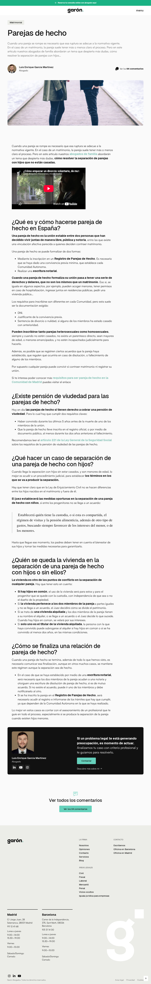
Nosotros (84, 845)
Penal (82, 888)
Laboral (83, 880)
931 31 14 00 (48, 929)
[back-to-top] (146, 978)
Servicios (84, 856)
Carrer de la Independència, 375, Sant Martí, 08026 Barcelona (55, 922)
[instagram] (9, 976)
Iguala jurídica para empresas (94, 895)
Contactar (86, 760)
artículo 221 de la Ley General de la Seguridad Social (76, 440)
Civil (81, 873)
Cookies (140, 980)
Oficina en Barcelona (124, 849)
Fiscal (82, 877)
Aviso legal (119, 980)
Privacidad (130, 980)
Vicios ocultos (86, 892)
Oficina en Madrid (123, 852)
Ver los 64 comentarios (75, 809)
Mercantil (84, 884)
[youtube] (19, 976)
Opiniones (84, 849)
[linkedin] (14, 976)
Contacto (84, 852)
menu (139, 10)
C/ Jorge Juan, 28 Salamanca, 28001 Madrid (19, 921)
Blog (81, 860)
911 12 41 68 (12, 926)
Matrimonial (16, 22)
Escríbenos (119, 845)
